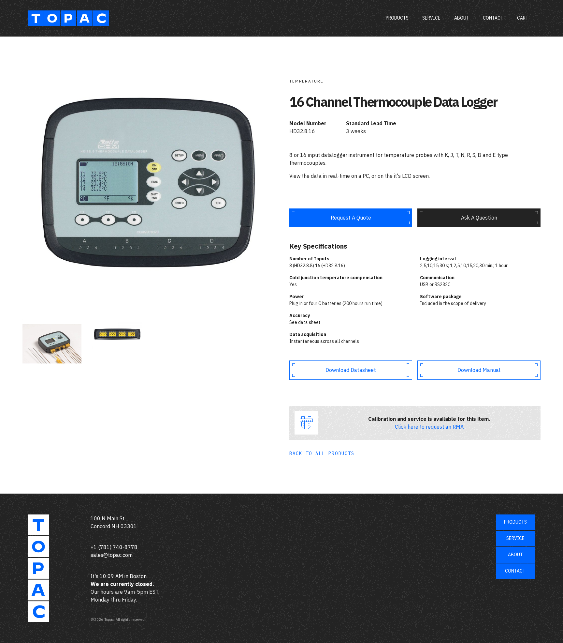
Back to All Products (321, 453)
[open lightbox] (148, 183)
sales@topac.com (112, 555)
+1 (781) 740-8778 (114, 547)
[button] (523, 18)
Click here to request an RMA (429, 426)
